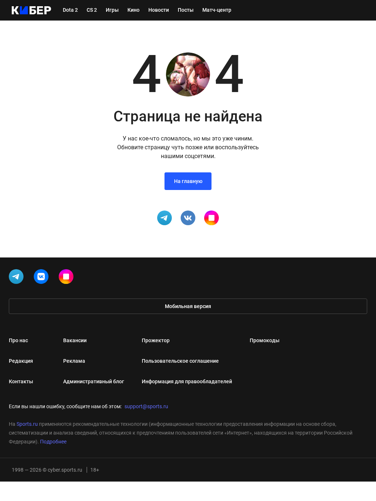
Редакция (21, 361)
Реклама (74, 361)
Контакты (21, 381)
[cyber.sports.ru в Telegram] (17, 278)
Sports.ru (27, 424)
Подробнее (53, 442)
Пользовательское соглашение (180, 361)
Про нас (18, 340)
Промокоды (264, 340)
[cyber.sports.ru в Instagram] (67, 278)
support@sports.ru (146, 406)
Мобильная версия (188, 306)
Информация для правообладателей (187, 381)
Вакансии (75, 340)
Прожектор (156, 340)
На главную (188, 181)
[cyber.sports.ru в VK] (42, 278)
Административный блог (93, 381)
